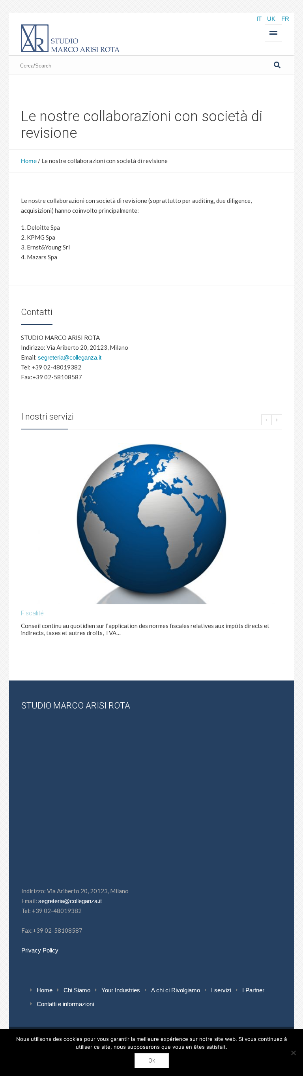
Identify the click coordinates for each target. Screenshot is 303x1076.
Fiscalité (32, 613)
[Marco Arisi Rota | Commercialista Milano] (70, 36)
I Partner (253, 990)
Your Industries (120, 990)
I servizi (221, 990)
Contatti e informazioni (65, 1004)
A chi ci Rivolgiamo (175, 990)
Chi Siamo (77, 990)
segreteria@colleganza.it (69, 357)
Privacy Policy (39, 950)
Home (29, 160)
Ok (151, 1060)
